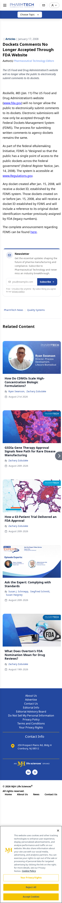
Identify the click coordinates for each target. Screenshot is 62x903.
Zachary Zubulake (36, 391)
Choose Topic (27, 14)
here (33, 232)
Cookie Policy (29, 871)
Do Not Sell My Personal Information (31, 715)
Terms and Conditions (31, 723)
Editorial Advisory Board (31, 711)
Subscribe (45, 281)
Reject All (31, 887)
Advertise (31, 699)
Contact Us (31, 703)
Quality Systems (36, 309)
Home (8, 794)
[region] (31, 864)
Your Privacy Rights (31, 727)
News (36, 794)
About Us (31, 695)
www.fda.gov (12, 103)
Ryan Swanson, (16, 391)
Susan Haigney (14, 594)
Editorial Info (31, 707)
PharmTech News (13, 309)
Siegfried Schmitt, (40, 591)
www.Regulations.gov (17, 176)
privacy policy (18, 291)
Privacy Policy (31, 719)
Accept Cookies (31, 896)
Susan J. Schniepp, (18, 591)
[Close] (58, 830)
